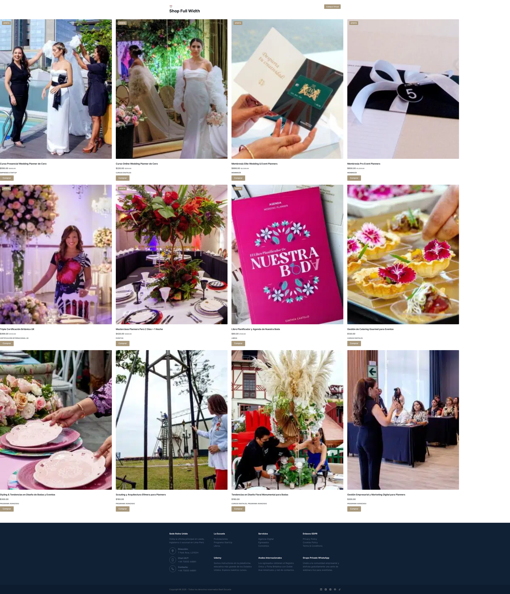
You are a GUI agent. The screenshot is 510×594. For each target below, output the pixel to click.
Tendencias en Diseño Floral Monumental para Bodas (259, 494)
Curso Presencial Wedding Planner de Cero (23, 163)
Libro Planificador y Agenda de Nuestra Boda (255, 329)
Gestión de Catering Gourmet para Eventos (370, 329)
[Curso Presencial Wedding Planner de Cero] (56, 89)
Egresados (263, 542)
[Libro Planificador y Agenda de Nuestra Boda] (287, 254)
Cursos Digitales (123, 173)
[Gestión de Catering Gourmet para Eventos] (403, 254)
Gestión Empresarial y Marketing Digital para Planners (376, 494)
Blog (302, 7)
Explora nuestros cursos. (234, 570)
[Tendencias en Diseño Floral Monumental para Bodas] (287, 420)
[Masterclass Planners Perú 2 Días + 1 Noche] (172, 254)
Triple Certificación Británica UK (17, 329)
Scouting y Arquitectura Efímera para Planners (141, 494)
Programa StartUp (223, 542)
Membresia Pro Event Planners (363, 163)
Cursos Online (253, 7)
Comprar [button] (7, 178)
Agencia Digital (266, 539)
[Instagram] (330, 589)
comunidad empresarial (325, 563)
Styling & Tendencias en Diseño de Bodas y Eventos (27, 494)
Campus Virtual (332, 7)
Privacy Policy (310, 539)
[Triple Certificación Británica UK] (56, 254)
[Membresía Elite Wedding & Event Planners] (287, 89)
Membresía (236, 173)
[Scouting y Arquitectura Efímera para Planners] (172, 420)
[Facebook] (335, 589)
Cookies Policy (310, 542)
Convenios (263, 546)
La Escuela (199, 7)
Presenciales (235, 7)
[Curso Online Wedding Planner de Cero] (172, 89)
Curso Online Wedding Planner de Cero (137, 163)
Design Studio (271, 7)
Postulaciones (221, 539)
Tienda (310, 7)
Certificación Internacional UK (14, 338)
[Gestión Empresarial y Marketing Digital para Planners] (403, 420)
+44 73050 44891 (187, 561)
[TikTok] (340, 589)
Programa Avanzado (9, 504)
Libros (234, 338)
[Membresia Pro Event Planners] (403, 89)
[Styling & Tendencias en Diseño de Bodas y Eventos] (56, 420)
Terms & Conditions (312, 546)
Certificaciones (217, 7)
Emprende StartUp (8, 173)
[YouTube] (326, 589)
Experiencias (289, 7)
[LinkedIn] (321, 589)
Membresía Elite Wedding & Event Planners (254, 163)
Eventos (119, 338)
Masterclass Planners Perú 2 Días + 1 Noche (139, 329)
